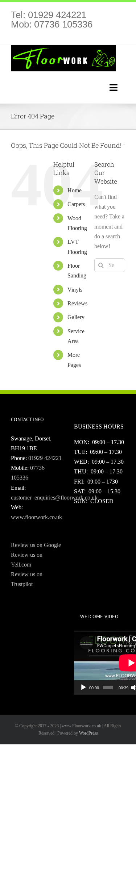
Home (74, 190)
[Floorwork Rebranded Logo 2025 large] (63, 48)
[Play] (83, 687)
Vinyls (74, 290)
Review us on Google (36, 545)
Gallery (76, 317)
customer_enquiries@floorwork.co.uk (54, 497)
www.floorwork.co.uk (36, 517)
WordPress (88, 733)
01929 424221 (45, 458)
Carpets (76, 204)
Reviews (77, 303)
